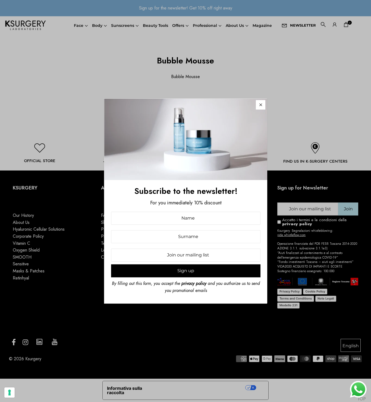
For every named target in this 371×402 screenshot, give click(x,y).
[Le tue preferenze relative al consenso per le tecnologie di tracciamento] (9, 392)
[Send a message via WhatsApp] (358, 389)
